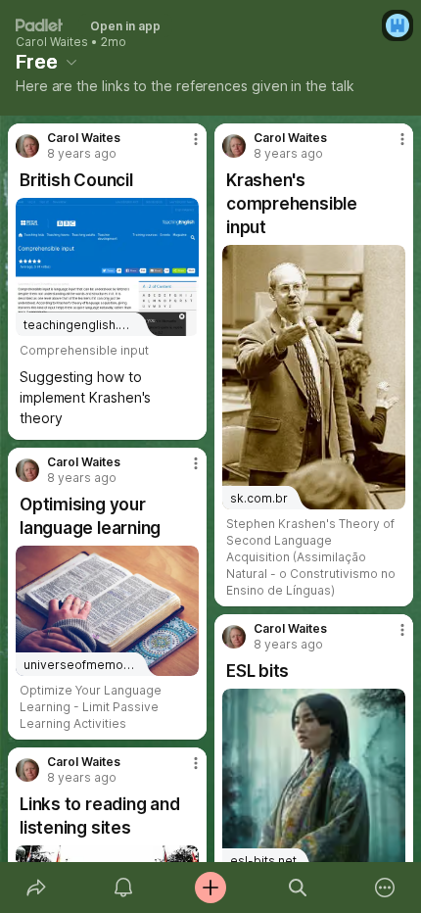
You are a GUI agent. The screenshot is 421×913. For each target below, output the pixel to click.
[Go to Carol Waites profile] (27, 146)
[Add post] (210, 887)
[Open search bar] (298, 887)
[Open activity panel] (123, 887)
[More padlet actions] (385, 887)
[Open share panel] (36, 887)
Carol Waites (52, 42)
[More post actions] (183, 147)
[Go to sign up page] (397, 25)
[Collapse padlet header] (71, 62)
